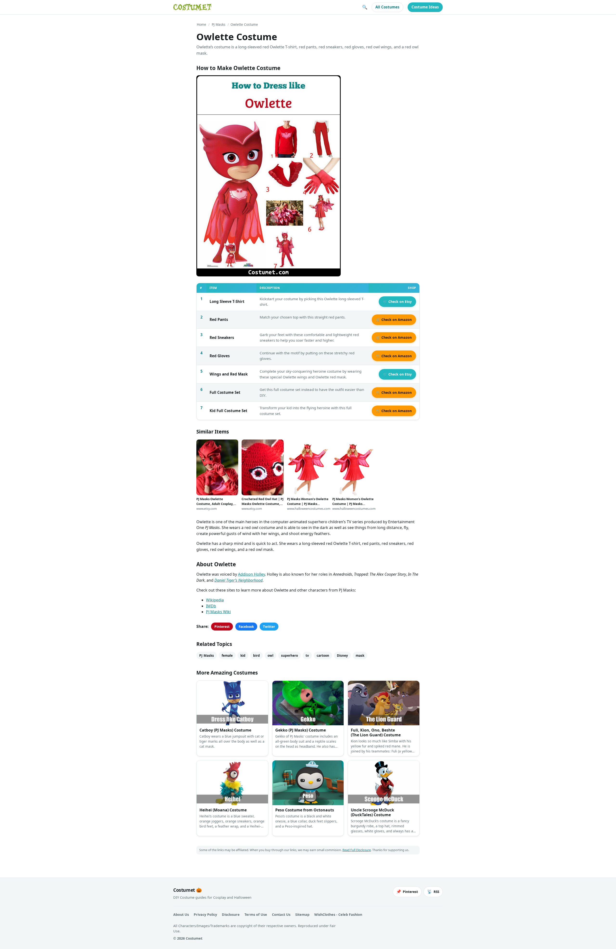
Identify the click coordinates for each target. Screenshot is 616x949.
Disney (342, 655)
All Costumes (387, 7)
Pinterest (222, 626)
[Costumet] (192, 7)
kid (242, 655)
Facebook (246, 626)
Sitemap (302, 914)
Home (201, 24)
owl (270, 655)
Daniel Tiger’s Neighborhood (238, 580)
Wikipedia (215, 600)
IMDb (211, 606)
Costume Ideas (425, 7)
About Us (181, 914)
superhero (289, 655)
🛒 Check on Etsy (397, 301)
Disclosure (231, 914)
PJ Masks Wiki (218, 611)
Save (207, 83)
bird (256, 655)
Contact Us (281, 914)
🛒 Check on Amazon (394, 319)
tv (307, 655)
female (227, 655)
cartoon (323, 655)
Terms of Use (255, 914)
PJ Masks (218, 24)
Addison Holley (251, 574)
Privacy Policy (205, 914)
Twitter (269, 626)
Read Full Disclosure (356, 850)
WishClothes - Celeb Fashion (338, 914)
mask (360, 655)
